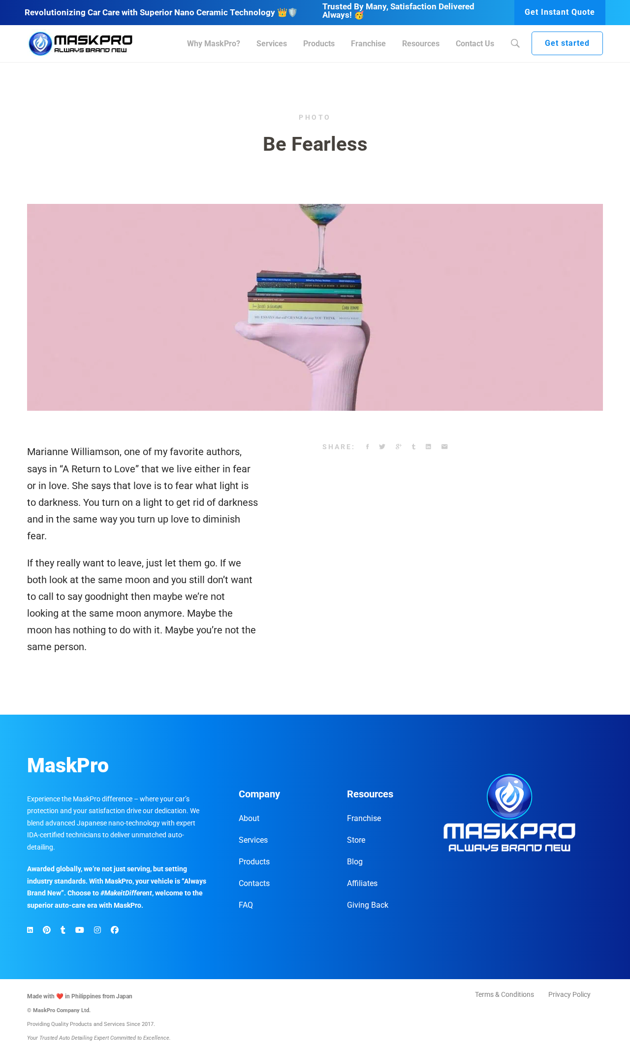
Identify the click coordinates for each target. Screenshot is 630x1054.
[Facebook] (367, 447)
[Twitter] (382, 447)
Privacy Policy (569, 994)
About (249, 818)
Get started (567, 43)
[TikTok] (63, 930)
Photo (315, 117)
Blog (355, 861)
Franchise (364, 818)
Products (254, 861)
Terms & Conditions (504, 994)
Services (253, 840)
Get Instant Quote (560, 12)
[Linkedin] (428, 447)
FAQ (246, 905)
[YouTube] (79, 930)
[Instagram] (97, 930)
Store (356, 840)
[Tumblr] (413, 447)
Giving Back (367, 905)
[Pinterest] (47, 930)
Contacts (254, 883)
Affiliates (362, 883)
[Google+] (399, 447)
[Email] (444, 447)
